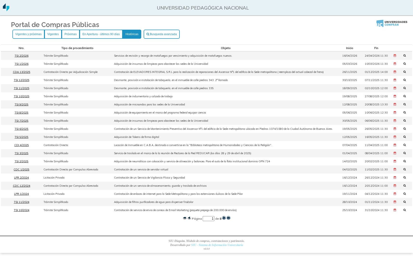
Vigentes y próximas (28, 34)
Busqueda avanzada (163, 34)
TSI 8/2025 (21, 112)
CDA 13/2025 (21, 72)
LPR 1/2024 (21, 194)
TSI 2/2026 (21, 55)
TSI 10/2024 (21, 210)
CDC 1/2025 (21, 169)
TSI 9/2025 (21, 104)
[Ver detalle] (406, 55)
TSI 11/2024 (21, 202)
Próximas (71, 34)
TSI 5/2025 (21, 137)
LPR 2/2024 (21, 177)
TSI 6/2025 (21, 129)
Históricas (131, 34)
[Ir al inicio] (6, 9)
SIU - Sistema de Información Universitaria (217, 245)
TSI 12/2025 (21, 80)
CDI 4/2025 (21, 145)
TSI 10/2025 (21, 96)
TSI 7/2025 (21, 120)
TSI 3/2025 (21, 153)
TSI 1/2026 (21, 63)
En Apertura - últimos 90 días (101, 34)
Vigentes (53, 34)
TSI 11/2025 (21, 88)
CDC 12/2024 (21, 185)
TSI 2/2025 (21, 161)
